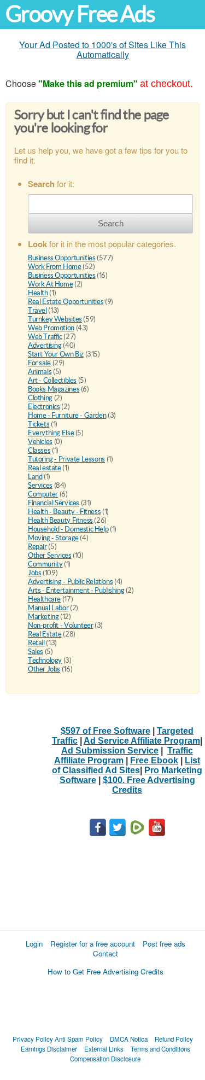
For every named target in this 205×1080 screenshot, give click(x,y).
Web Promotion (51, 328)
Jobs (34, 573)
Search (111, 223)
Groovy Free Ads (80, 14)
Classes (39, 450)
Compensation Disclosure (105, 1058)
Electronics (44, 406)
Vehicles (40, 441)
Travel (37, 310)
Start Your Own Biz (56, 354)
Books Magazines (53, 389)
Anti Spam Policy (79, 1039)
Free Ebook (154, 760)
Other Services (50, 555)
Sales (35, 651)
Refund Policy (174, 1039)
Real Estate (45, 634)
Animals (39, 371)
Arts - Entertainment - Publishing (76, 590)
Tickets (38, 424)
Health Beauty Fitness (60, 520)
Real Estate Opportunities (65, 301)
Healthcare (44, 599)
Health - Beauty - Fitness (64, 511)
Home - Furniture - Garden (67, 415)
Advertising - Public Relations (70, 581)
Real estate (44, 468)
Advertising (45, 345)
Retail (36, 643)
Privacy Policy (33, 1039)
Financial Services (53, 503)
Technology (45, 660)
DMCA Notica (129, 1039)
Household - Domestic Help (68, 529)
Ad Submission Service (110, 750)
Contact (105, 953)
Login (34, 943)
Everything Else (51, 433)
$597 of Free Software (105, 730)
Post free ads (164, 943)
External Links (104, 1048)
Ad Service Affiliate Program (142, 740)
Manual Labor (48, 608)
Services (40, 485)
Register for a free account (92, 943)
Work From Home (54, 266)
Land (35, 476)
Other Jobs (44, 669)
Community (45, 564)
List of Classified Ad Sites (126, 765)
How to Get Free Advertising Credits (105, 971)
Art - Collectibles (52, 380)
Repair (37, 546)
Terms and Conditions (160, 1048)
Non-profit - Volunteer (60, 625)
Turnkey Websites (55, 319)
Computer (43, 494)
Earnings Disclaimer (49, 1048)
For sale (39, 363)
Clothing (40, 398)
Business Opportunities (61, 258)
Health (38, 293)
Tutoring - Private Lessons (66, 459)
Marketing (43, 616)
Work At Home (50, 284)
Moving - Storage (53, 538)
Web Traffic (45, 336)
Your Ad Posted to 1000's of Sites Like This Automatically (102, 49)
